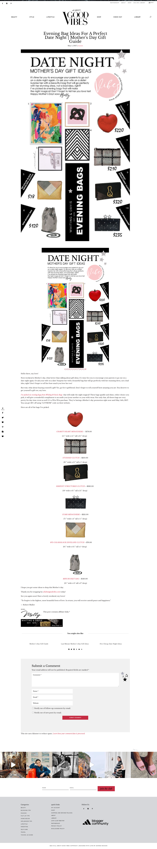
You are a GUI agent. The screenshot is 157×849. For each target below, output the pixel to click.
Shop (129, 2)
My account (55, 807)
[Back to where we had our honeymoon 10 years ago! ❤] (91, 765)
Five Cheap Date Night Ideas (111, 644)
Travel (23, 832)
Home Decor (25, 818)
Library (137, 17)
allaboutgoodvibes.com (51, 592)
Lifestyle (24, 824)
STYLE (31, 17)
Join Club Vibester (57, 820)
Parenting (24, 826)
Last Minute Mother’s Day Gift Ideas (75, 644)
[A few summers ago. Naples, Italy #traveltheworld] (13, 765)
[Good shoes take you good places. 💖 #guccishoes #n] (144, 765)
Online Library (139, 2)
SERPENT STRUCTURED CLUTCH (70, 486)
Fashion (80, 46)
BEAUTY (14, 17)
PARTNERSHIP (114, 2)
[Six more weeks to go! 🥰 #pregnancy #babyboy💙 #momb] (118, 765)
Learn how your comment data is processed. (69, 734)
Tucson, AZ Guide (27, 835)
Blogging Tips (26, 810)
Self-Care (24, 829)
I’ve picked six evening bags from (33, 395)
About (123, 2)
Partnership (55, 823)
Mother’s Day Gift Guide (38, 644)
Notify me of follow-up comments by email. (52, 708)
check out (117, 17)
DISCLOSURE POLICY (58, 828)
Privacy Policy (56, 826)
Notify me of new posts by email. (48, 713)
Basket (151, 2)
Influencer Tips (26, 821)
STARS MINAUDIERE (71, 514)
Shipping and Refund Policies (61, 813)
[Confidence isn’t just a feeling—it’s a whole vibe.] (39, 765)
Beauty (23, 807)
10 (85, 369)
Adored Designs (101, 845)
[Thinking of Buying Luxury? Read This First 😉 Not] (65, 765)
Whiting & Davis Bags (53, 395)
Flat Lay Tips (25, 815)
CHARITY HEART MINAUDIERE (69, 432)
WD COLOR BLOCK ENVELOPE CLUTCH (67, 542)
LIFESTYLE (50, 17)
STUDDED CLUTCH (71, 458)
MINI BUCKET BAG (71, 579)
